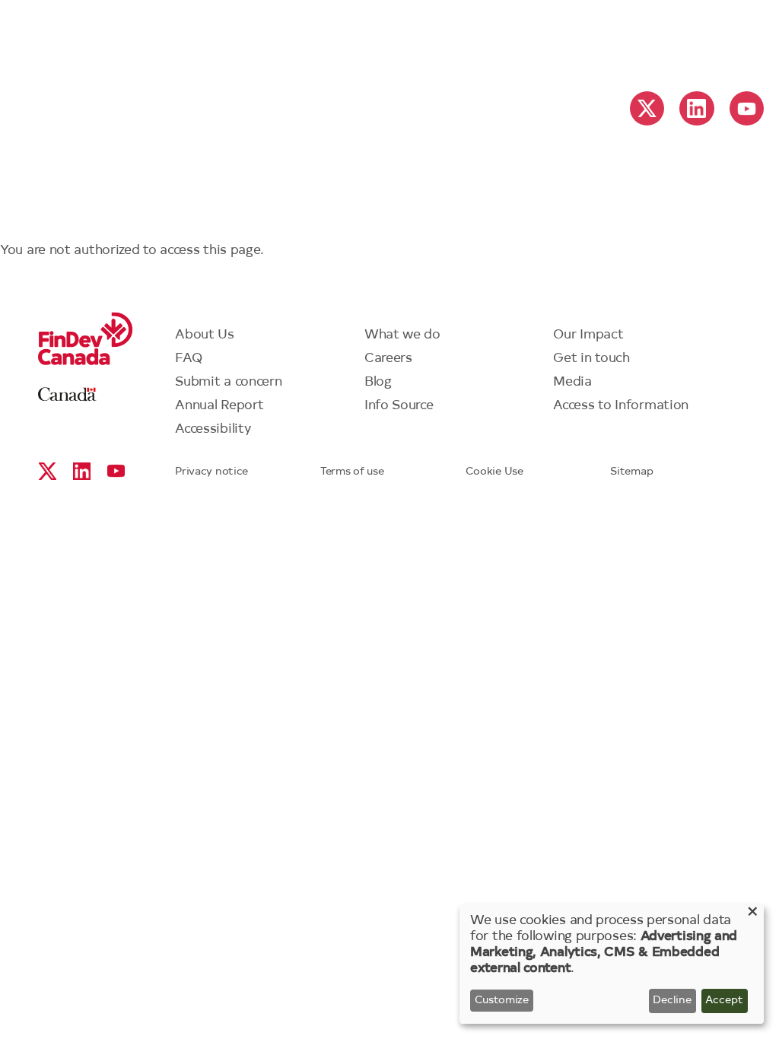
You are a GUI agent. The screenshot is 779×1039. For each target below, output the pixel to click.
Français (654, 38)
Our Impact (588, 335)
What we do (402, 335)
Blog (378, 382)
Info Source (399, 405)
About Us (204, 335)
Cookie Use (494, 472)
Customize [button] (502, 1001)
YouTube (746, 108)
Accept (724, 1001)
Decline (672, 1001)
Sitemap (631, 472)
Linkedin (696, 108)
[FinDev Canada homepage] (389, 31)
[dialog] (611, 964)
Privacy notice (211, 472)
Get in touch (591, 358)
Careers (388, 358)
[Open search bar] (737, 36)
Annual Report (219, 405)
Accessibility (212, 429)
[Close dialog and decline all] (752, 913)
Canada (67, 394)
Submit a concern (228, 382)
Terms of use (351, 472)
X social (647, 108)
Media (572, 382)
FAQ (188, 358)
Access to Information (620, 405)
